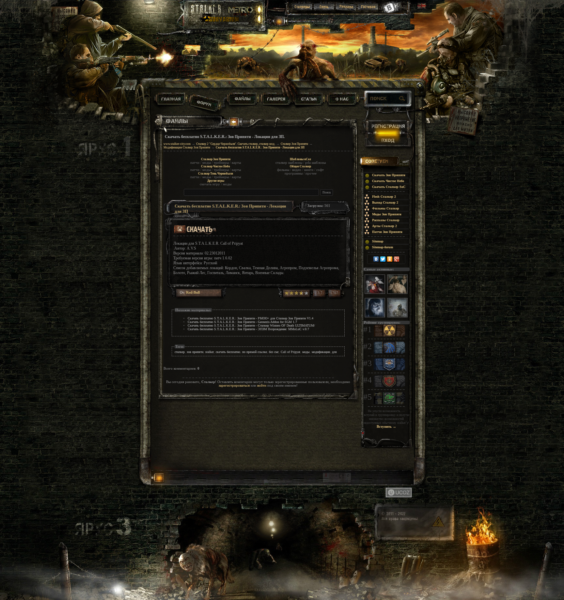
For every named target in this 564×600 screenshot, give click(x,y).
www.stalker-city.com (177, 144)
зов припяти (195, 352)
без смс (274, 352)
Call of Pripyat (290, 352)
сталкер (180, 352)
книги (308, 170)
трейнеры (221, 162)
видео (296, 170)
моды (206, 162)
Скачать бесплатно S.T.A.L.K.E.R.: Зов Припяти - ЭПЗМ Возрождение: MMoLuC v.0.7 (248, 329)
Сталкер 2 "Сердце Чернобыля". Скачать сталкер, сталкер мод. (235, 144)
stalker (209, 352)
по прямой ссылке (254, 352)
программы (294, 173)
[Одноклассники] (389, 259)
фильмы (283, 170)
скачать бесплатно (228, 352)
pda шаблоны (315, 162)
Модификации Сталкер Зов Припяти (187, 147)
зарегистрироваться (234, 385)
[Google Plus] (396, 259)
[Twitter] (383, 259)
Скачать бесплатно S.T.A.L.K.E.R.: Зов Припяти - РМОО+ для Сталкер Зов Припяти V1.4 (250, 318)
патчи (194, 162)
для (334, 352)
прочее (311, 173)
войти (261, 385)
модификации (321, 352)
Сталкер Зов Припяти (294, 144)
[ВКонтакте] (376, 259)
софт (320, 170)
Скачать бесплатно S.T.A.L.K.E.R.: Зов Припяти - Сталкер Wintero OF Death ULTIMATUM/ (251, 325)
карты (236, 162)
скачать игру (210, 184)
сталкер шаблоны (288, 162)
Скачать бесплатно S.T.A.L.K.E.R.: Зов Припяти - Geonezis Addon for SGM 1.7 (242, 322)
